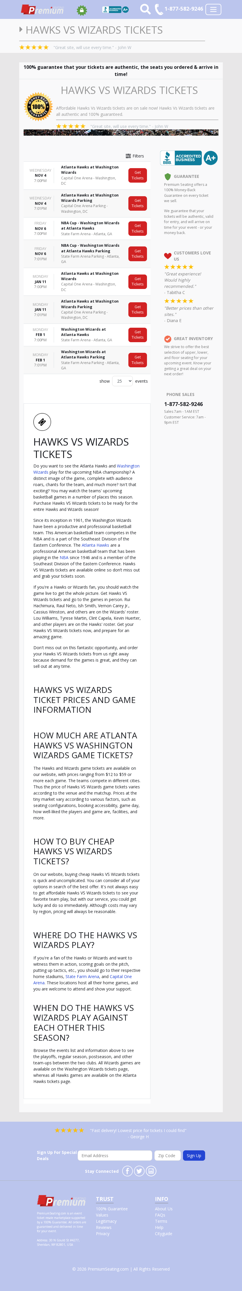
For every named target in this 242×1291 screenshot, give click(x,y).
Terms (161, 1221)
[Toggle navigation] (213, 9)
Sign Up (194, 1155)
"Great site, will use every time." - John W (92, 47)
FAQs (160, 1215)
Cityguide (163, 1233)
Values (102, 1215)
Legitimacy (106, 1221)
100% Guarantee (112, 1209)
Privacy (102, 1233)
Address (42, 1240)
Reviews (104, 1227)
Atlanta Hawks (95, 545)
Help (159, 1227)
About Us (164, 1209)
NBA (64, 557)
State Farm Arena (82, 976)
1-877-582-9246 (183, 403)
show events (124, 381)
